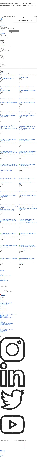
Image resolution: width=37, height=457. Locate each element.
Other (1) (2, 66)
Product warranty (3, 332)
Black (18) (2, 56)
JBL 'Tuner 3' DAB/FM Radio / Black (6, 262)
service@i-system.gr (4, 316)
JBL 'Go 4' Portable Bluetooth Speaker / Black (8, 102)
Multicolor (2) (3, 65)
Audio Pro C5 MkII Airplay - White (6, 182)
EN (3, 17)
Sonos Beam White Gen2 (4, 247)
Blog (1, 305)
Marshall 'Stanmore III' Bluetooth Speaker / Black (9, 236)
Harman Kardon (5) (4, 37)
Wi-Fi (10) (2, 52)
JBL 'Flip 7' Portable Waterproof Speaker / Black (28, 142)
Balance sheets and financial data (6, 303)
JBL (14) (2, 39)
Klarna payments (3, 333)
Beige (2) (2, 58)
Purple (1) (2, 64)
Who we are (2, 298)
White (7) (2, 57)
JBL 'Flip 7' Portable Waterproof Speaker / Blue (8, 142)
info (10, 438)
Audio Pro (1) (3, 35)
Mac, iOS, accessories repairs (5, 275)
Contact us (2, 306)
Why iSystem (2, 299)
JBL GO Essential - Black (23, 77)
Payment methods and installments (6, 323)
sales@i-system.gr (4, 315)
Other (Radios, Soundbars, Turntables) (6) (8, 28)
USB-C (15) (3, 51)
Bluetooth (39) (3, 47)
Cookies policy (2, 452)
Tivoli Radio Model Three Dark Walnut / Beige (27, 195)
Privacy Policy (2, 451)
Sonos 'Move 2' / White (23, 235)
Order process (2, 322)
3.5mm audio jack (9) (5, 50)
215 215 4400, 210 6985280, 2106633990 (8, 314)
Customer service (3, 321)
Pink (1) (2, 63)
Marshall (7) (3, 41)
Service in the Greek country (5, 276)
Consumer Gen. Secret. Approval (6, 302)
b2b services (2, 278)
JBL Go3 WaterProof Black (5, 90)
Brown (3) (2, 61)
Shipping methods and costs (5, 324)
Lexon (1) (2, 40)
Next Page (2, 270)
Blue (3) (2, 59)
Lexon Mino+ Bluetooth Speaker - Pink (7, 78)
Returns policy (2, 331)
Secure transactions (3, 330)
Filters (2, 72)
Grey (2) (2, 62)
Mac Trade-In (2, 279)
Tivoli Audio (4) (4, 43)
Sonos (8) (2, 42)
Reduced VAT (2, 328)
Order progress (3, 326)
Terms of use (2, 301)
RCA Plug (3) (3, 49)
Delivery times (2, 325)
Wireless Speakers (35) (5, 27)
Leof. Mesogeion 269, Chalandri (6, 317)
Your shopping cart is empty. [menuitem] (25, 20)
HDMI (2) (2, 48)
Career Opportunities (4, 304)
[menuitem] (24, 18)
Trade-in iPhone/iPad (4, 280)
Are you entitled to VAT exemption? (6, 329)
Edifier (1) (2, 36)
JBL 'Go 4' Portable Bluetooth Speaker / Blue (27, 90)
